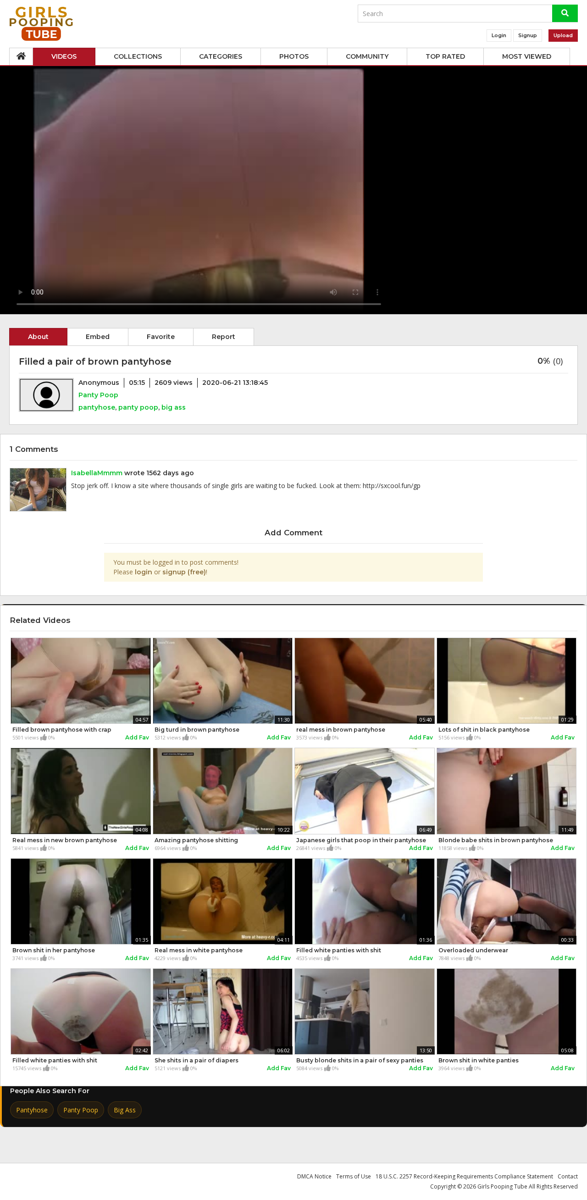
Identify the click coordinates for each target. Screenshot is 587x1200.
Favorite (161, 337)
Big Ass (125, 1110)
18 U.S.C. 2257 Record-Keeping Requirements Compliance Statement (464, 1176)
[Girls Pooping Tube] (41, 23)
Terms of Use (353, 1176)
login (143, 572)
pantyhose (96, 407)
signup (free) (184, 572)
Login (499, 35)
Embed (98, 337)
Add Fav (137, 737)
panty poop (138, 407)
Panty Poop (98, 395)
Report (223, 337)
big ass (173, 407)
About (38, 337)
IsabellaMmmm (96, 473)
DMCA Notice (314, 1176)
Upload (563, 35)
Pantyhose (32, 1110)
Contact (568, 1176)
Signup (527, 35)
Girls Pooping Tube (502, 1186)
